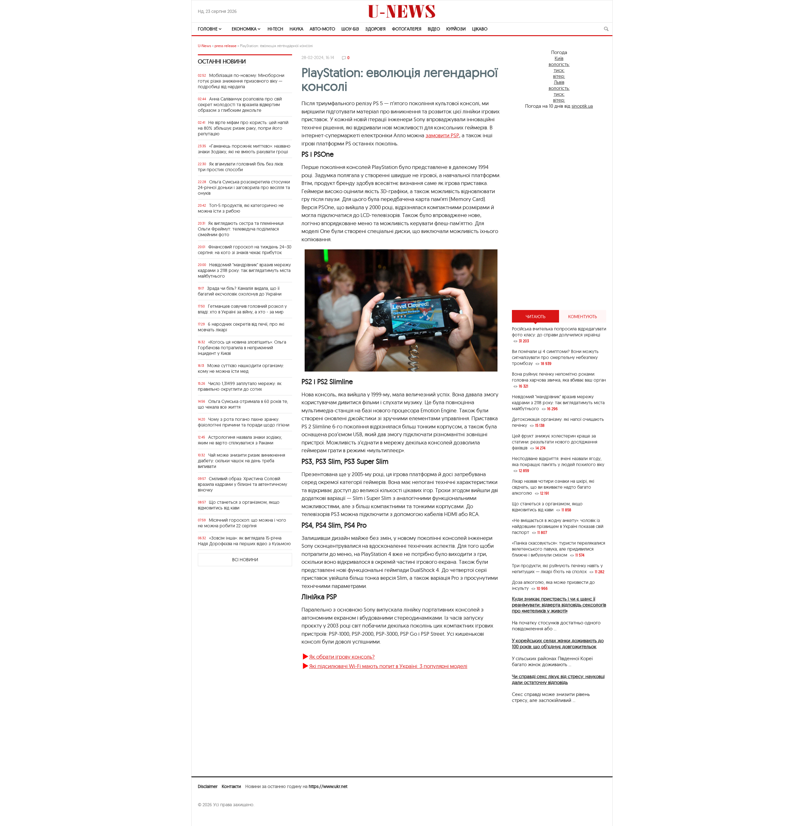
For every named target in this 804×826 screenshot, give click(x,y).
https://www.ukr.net (328, 786)
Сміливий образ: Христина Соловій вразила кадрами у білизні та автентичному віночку (242, 484)
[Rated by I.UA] (211, 817)
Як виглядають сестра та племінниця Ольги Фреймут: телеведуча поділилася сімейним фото (241, 228)
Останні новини (222, 61)
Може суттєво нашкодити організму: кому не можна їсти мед (241, 368)
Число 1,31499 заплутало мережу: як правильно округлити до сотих (239, 386)
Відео (434, 29)
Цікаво (479, 29)
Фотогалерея (406, 29)
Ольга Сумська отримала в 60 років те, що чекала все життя (243, 404)
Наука (296, 29)
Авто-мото (322, 29)
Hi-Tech (275, 29)
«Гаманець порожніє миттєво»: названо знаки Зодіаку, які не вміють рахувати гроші (244, 149)
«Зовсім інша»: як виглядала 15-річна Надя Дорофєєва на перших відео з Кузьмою (244, 540)
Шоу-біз (350, 29)
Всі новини (245, 559)
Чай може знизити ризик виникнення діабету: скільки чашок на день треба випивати (241, 460)
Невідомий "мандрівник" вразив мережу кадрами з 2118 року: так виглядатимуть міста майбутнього (244, 270)
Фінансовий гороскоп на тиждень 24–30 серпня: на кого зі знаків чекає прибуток (244, 249)
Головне (208, 29)
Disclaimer (207, 786)
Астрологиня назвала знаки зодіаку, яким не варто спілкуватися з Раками (240, 440)
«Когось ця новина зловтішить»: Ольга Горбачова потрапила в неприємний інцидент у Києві (242, 347)
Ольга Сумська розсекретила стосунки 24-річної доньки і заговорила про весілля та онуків (244, 187)
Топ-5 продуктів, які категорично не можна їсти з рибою (241, 208)
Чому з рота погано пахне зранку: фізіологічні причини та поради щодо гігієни (243, 422)
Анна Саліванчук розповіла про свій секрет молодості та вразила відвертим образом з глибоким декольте (240, 104)
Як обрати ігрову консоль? (342, 656)
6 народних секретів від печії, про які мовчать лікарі (241, 327)
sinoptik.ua (582, 106)
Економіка (244, 29)
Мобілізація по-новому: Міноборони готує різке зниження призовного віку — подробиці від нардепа (241, 81)
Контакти (231, 786)
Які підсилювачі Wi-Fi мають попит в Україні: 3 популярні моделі (388, 666)
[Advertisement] (559, 209)
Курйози (456, 29)
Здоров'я (375, 29)
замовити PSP (442, 135)
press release (225, 45)
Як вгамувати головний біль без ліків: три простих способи (241, 166)
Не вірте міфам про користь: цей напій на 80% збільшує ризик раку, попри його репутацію (243, 128)
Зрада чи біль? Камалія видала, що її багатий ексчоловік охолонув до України (239, 291)
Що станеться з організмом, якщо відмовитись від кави (239, 505)
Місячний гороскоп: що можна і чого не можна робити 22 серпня (242, 523)
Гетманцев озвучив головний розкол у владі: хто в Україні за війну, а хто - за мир (242, 309)
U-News (204, 45)
